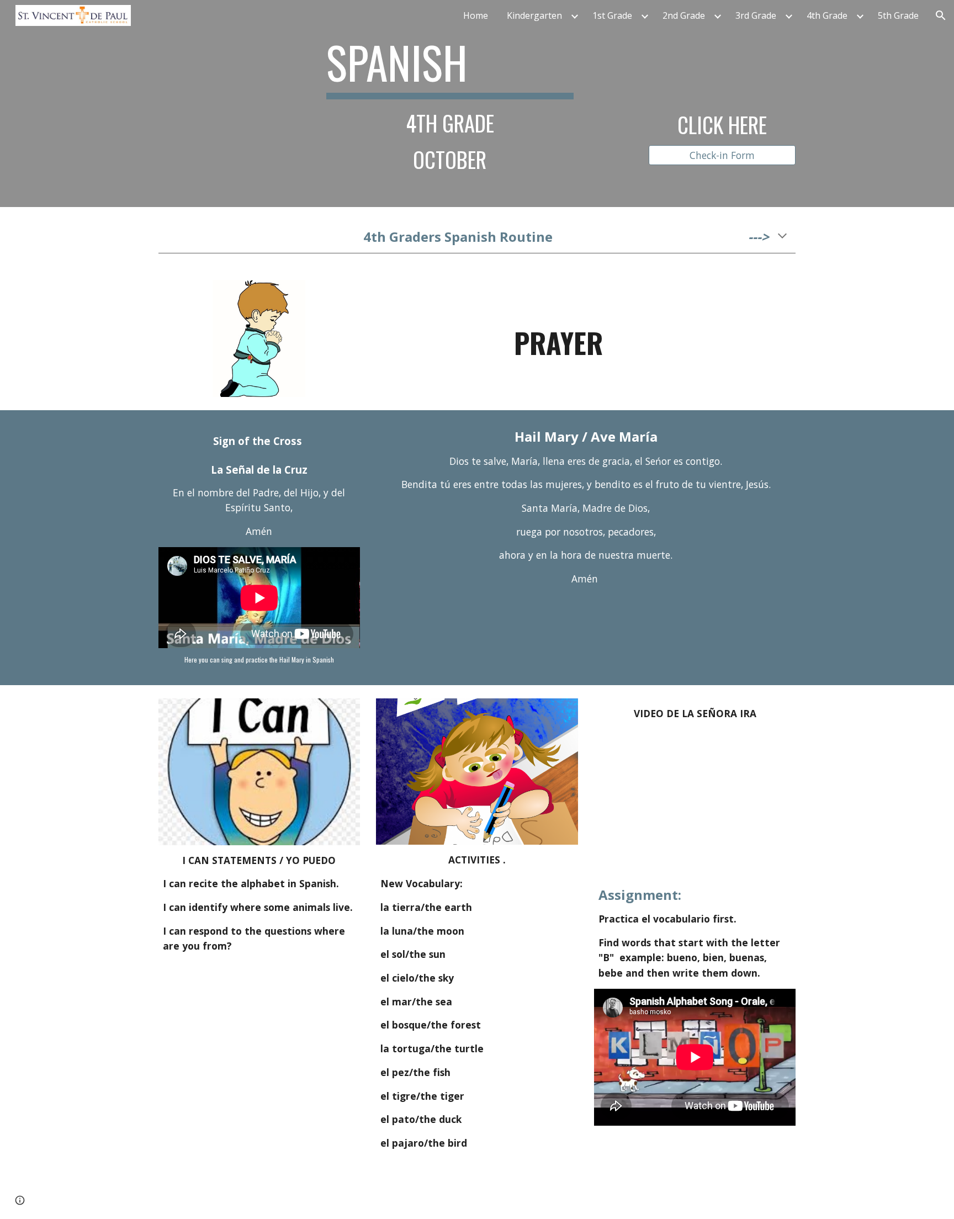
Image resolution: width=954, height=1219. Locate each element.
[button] (941, 15)
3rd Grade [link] (755, 15)
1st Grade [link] (612, 15)
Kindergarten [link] (534, 15)
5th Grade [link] (898, 15)
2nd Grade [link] (683, 15)
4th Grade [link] (827, 15)
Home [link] (475, 15)
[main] (450, 103)
